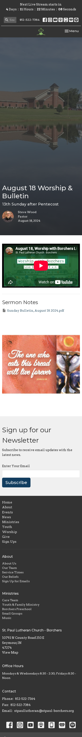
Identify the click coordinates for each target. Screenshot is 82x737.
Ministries (10, 522)
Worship (9, 532)
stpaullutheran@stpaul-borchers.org (44, 711)
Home (7, 502)
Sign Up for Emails (16, 581)
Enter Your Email (16, 466)
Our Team (9, 568)
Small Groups (12, 613)
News (6, 517)
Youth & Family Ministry (21, 604)
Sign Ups (9, 542)
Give (6, 537)
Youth (7, 527)
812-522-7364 (30, 19)
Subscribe (16, 482)
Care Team (10, 600)
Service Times (13, 572)
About (7, 507)
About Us (9, 563)
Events (7, 512)
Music (6, 618)
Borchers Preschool (17, 609)
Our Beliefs (10, 576)
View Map (10, 652)
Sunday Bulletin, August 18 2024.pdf (35, 311)
